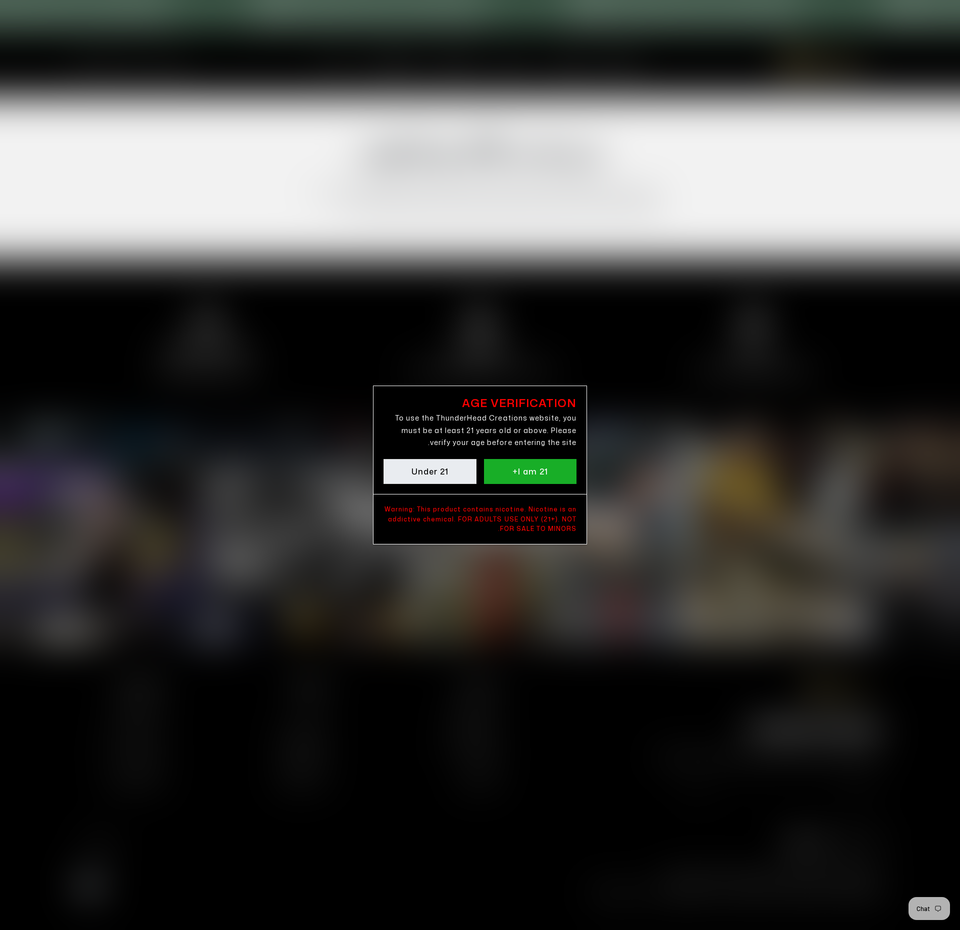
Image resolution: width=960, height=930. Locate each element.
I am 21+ (530, 471)
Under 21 (430, 471)
